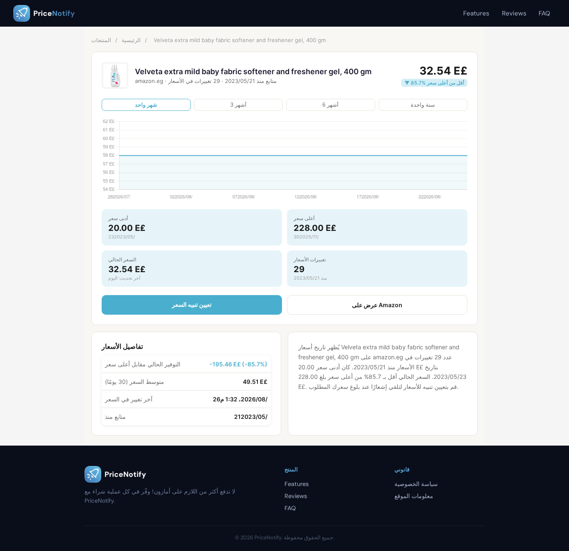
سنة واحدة (423, 105)
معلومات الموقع (413, 496)
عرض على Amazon (377, 304)
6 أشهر (330, 105)
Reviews (514, 13)
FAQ (544, 13)
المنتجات (101, 40)
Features (476, 13)
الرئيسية (131, 40)
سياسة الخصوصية (416, 484)
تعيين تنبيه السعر (192, 304)
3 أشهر (238, 105)
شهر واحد (146, 105)
